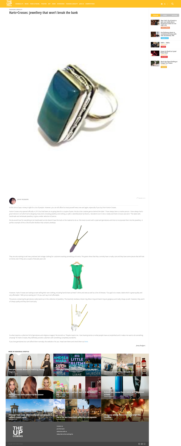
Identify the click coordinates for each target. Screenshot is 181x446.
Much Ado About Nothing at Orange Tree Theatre (169, 62)
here (86, 342)
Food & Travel (35, 4)
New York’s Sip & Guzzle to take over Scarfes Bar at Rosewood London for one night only (169, 23)
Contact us (60, 426)
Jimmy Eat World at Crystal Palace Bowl (168, 52)
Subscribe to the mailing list (65, 434)
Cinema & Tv (19, 4)
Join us (81, 4)
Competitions (90, 4)
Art (49, 4)
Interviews (60, 4)
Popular (155, 15)
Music (27, 4)
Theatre (44, 4)
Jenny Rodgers (23, 199)
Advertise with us (62, 431)
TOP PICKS (174, 15)
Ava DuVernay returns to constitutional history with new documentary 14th (168, 34)
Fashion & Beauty (72, 4)
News (54, 4)
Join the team (60, 429)
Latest (165, 15)
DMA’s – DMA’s (165, 43)
